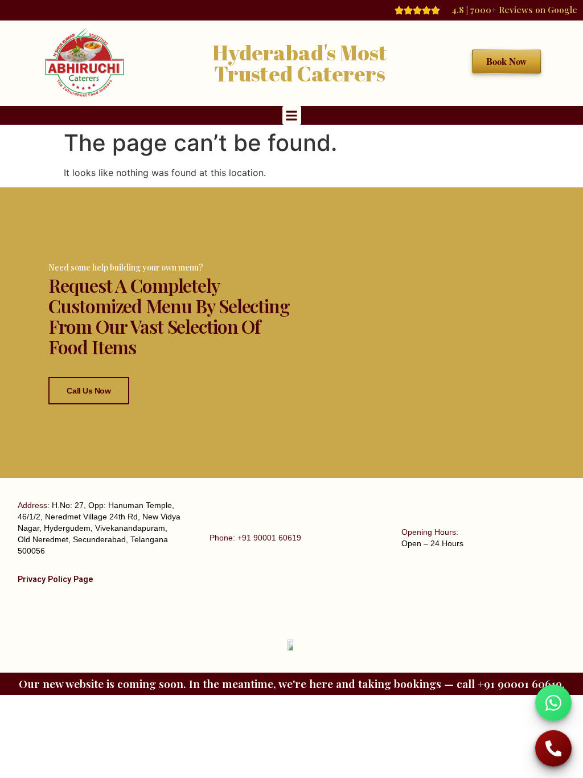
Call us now (88, 390)
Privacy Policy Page (55, 579)
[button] (291, 115)
